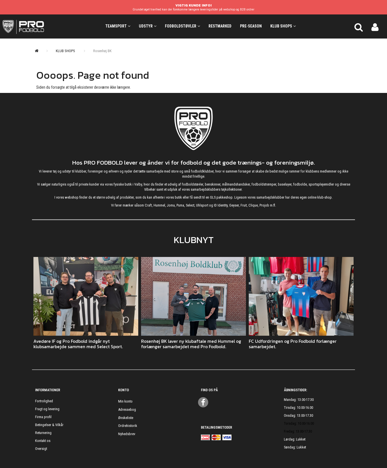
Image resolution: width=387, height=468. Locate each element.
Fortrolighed (44, 401)
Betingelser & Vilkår (49, 425)
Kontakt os (42, 441)
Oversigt (41, 448)
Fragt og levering (47, 409)
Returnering (43, 433)
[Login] (375, 26)
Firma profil (43, 417)
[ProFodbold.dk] (48, 26)
